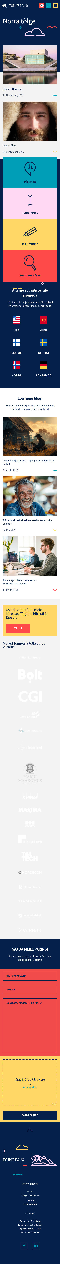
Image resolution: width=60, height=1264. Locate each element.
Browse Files (30, 1087)
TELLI (18, 628)
